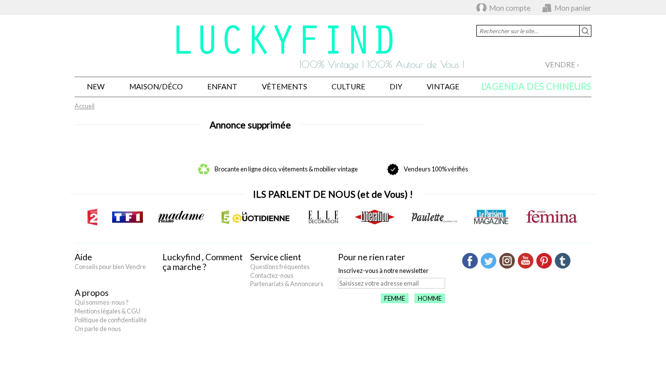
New (96, 86)
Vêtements (284, 86)
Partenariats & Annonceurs (286, 284)
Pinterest (544, 261)
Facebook (470, 261)
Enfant (222, 86)
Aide (83, 256)
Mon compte (509, 7)
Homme (430, 298)
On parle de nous (98, 329)
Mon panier (572, 7)
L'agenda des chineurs (536, 86)
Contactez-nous (272, 275)
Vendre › (562, 64)
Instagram (507, 261)
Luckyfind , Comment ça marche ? (202, 261)
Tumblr (562, 261)
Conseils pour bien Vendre (110, 267)
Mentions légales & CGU (107, 311)
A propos (92, 292)
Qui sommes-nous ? (102, 302)
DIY (396, 86)
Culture (348, 86)
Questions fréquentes (280, 267)
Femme (394, 298)
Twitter (488, 261)
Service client (275, 256)
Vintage (443, 86)
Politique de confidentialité (111, 320)
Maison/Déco (156, 86)
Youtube (525, 261)
